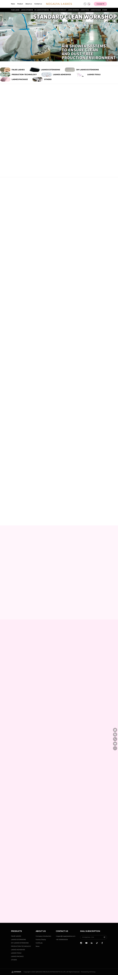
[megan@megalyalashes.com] (115, 744)
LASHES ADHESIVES (73, 10)
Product (20, 4)
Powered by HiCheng (88, 972)
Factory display (41, 939)
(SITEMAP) (17, 972)
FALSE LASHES (15, 10)
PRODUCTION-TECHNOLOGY (58, 10)
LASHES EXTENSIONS (27, 10)
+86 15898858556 (62, 939)
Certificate (39, 943)
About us (28, 4)
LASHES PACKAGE (95, 10)
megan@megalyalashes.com (65, 936)
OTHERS (104, 10)
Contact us (38, 4)
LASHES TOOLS (85, 10)
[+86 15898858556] (115, 730)
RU (100, 4)
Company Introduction (43, 936)
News (13, 4)
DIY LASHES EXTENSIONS (41, 10)
